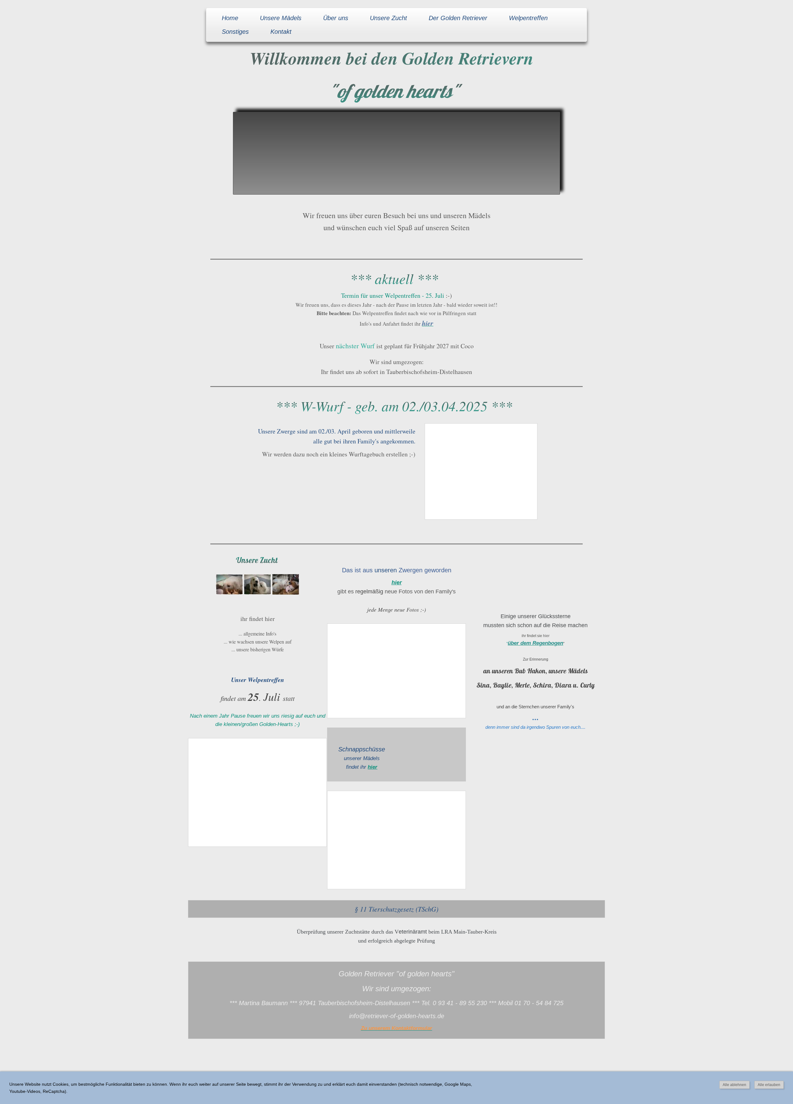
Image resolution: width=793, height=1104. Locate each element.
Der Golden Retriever (458, 18)
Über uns (335, 18)
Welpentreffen (528, 18)
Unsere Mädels (280, 18)
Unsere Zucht (388, 18)
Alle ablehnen (734, 1085)
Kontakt (280, 31)
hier (372, 767)
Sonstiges (235, 31)
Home (230, 18)
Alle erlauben (769, 1085)
